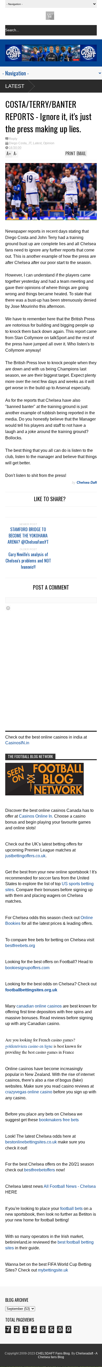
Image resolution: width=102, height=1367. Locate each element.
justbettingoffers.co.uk (25, 856)
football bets (71, 1208)
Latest (14, 86)
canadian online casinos (39, 1006)
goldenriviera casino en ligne (29, 1046)
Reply (13, 139)
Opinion (48, 143)
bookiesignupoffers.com (27, 968)
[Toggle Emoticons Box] (8, 608)
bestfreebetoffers (39, 1170)
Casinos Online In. (36, 816)
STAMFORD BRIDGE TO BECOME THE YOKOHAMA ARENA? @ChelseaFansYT (28, 535)
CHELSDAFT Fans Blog (53, 1353)
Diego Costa (18, 143)
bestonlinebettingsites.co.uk (31, 1142)
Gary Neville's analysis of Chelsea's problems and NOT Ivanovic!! (28, 560)
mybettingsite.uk (53, 1270)
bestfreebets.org (20, 945)
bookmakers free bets (59, 1120)
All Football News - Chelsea (70, 1186)
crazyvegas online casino (28, 1092)
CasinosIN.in (17, 743)
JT (29, 143)
